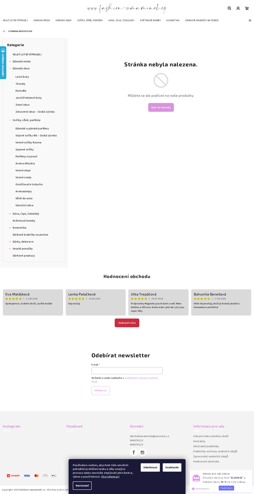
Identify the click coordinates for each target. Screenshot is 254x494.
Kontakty (199, 441)
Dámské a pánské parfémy (32, 128)
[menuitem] (15, 20)
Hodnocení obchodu (127, 276)
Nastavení (82, 486)
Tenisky (20, 84)
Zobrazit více (127, 323)
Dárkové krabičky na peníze (30, 235)
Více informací (110, 477)
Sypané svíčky (25, 149)
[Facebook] (134, 452)
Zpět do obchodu (161, 107)
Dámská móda (22, 61)
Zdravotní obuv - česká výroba (35, 112)
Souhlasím (172, 467)
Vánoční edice (25, 205)
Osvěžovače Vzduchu (29, 184)
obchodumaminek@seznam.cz (149, 436)
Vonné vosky (23, 177)
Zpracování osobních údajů (210, 456)
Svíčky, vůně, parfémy (27, 120)
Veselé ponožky (23, 249)
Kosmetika (20, 228)
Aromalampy (24, 191)
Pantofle (21, 91)
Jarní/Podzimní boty (29, 98)
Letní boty (22, 77)
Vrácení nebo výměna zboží (211, 436)
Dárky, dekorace (23, 242)
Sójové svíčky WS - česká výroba (36, 135)
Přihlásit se (100, 390)
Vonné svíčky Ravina (29, 142)
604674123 (136, 440)
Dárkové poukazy (24, 256)
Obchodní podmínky (206, 446)
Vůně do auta (24, 198)
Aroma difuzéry (25, 163)
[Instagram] (142, 452)
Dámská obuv (21, 68)
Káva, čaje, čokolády (26, 214)
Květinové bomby (24, 221)
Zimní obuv (23, 105)
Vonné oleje (23, 170)
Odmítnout (150, 467)
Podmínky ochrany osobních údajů (215, 451)
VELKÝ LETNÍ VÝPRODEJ (27, 54)
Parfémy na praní (26, 156)
